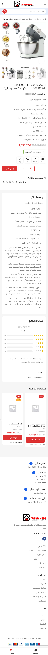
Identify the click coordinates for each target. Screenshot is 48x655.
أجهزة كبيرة (41, 554)
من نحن (43, 579)
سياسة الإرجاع (41, 592)
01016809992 (40, 482)
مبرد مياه (42, 567)
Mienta (42, 429)
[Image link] (34, 517)
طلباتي (43, 619)
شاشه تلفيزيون (40, 559)
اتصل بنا (43, 584)
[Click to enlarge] (41, 61)
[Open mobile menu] (44, 3)
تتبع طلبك (42, 601)
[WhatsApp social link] (6, 182)
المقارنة (43, 628)
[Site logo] (24, 4)
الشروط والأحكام (39, 597)
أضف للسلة (26, 169)
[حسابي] (3, 3)
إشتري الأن (10, 169)
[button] (35, 440)
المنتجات (34, 19)
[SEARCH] (4, 11)
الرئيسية (43, 19)
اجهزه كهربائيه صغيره (21, 19)
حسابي (43, 615)
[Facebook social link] (16, 182)
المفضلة (43, 624)
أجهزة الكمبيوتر (40, 563)
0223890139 (41, 476)
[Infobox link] (39, 472)
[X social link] (13, 182)
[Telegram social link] (3, 182)
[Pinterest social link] (10, 182)
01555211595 (41, 479)
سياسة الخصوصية (39, 588)
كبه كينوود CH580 (15, 424)
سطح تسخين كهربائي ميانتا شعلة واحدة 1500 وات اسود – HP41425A (36, 426)
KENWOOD (18, 427)
